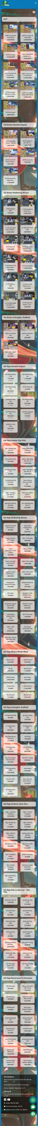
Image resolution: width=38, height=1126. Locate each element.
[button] (33, 11)
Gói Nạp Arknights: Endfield (15, 707)
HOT (5, 19)
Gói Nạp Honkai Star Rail (14, 440)
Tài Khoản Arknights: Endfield (16, 317)
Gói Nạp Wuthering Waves (15, 518)
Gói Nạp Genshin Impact (14, 366)
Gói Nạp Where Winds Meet (15, 652)
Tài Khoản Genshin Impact (15, 125)
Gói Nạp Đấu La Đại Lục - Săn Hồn (16, 891)
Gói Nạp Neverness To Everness (17, 978)
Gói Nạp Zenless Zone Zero (15, 804)
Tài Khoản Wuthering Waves (16, 193)
